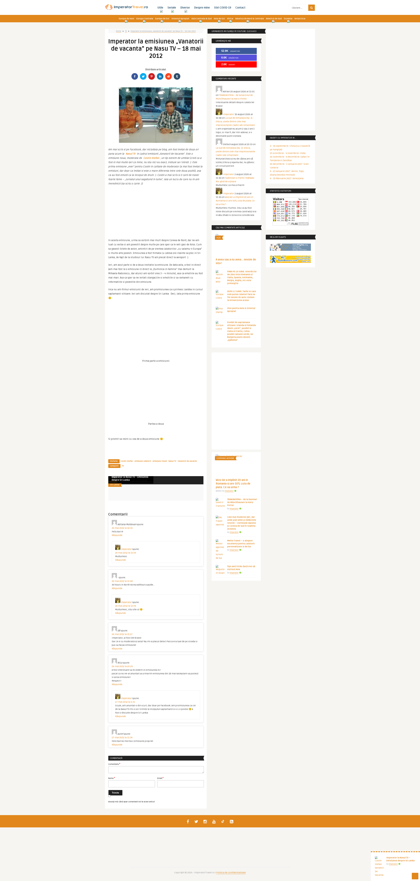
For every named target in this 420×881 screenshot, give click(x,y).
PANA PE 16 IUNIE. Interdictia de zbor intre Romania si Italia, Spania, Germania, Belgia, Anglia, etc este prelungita (241, 277)
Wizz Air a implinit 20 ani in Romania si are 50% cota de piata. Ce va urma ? (235, 201)
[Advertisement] (155, 210)
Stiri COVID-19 (222, 7)
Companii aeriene (225, 458)
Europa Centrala (144, 18)
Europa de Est (162, 18)
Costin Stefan (151, 158)
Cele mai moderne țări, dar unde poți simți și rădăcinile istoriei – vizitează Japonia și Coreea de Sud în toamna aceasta (241, 523)
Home (118, 31)
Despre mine (202, 7)
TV (126, 31)
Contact (240, 7)
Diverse (185, 7)
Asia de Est (219, 18)
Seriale (172, 7)
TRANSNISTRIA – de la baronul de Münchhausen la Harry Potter (242, 502)
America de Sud (274, 18)
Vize (219, 238)
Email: (160, 778)
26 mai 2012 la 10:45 (122, 528)
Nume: (111, 778)
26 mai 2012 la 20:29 (122, 666)
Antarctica (299, 18)
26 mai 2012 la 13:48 (122, 581)
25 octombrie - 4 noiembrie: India (287, 153)
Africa (230, 18)
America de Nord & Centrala (249, 18)
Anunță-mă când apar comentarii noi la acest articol (131, 802)
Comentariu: (114, 763)
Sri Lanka (114, 485)
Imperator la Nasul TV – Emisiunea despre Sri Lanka (130, 478)
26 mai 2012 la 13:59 (125, 552)
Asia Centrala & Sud (201, 18)
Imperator (393, 864)
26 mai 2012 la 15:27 (122, 634)
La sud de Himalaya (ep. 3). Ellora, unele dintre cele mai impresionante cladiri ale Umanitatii (235, 122)
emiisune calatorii (143, 461)
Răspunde (117, 535)
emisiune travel (160, 461)
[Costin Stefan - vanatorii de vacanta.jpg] (156, 141)
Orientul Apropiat (180, 18)
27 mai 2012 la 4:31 (125, 702)
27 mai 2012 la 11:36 (122, 737)
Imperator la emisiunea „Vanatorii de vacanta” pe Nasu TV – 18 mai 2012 (163, 31)
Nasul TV (130, 153)
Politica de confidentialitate (231, 872)
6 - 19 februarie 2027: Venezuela (287, 178)
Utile (160, 7)
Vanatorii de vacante (187, 461)
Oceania (288, 18)
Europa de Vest (126, 18)
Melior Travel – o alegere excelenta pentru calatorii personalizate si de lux (241, 543)
